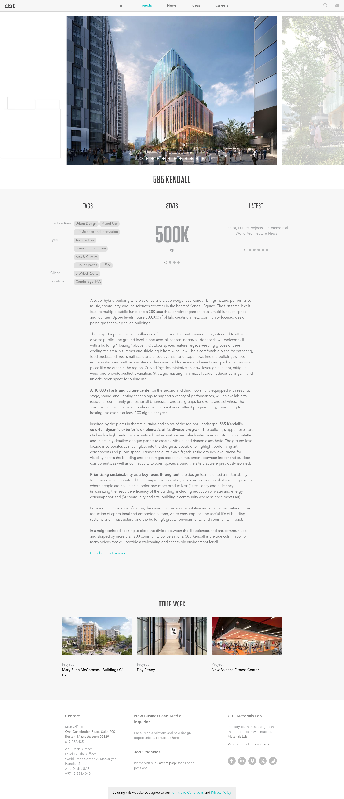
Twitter (263, 761)
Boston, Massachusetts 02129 (87, 736)
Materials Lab (237, 736)
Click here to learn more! (110, 553)
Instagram (273, 761)
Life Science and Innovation (97, 232)
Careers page (167, 763)
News (171, 5)
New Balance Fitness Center (235, 670)
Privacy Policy (221, 793)
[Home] (9, 6)
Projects (145, 5)
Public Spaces (86, 265)
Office (106, 265)
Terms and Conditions (187, 793)
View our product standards (248, 744)
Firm (119, 5)
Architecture (85, 240)
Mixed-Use (109, 224)
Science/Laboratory (91, 248)
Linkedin (242, 761)
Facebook (232, 761)
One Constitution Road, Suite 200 (90, 731)
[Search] (325, 6)
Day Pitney (146, 670)
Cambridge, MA (88, 282)
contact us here (167, 738)
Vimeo (252, 761)
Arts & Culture (87, 257)
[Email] (337, 6)
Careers (221, 5)
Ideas (195, 5)
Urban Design (86, 224)
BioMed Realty (87, 273)
